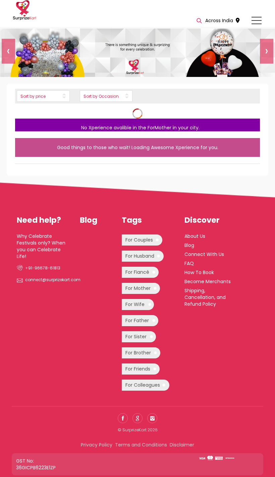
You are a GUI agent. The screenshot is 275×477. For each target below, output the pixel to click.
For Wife (135, 304)
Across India (219, 20)
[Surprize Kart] (24, 9)
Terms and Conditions (141, 444)
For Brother (138, 352)
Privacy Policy (96, 444)
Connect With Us (204, 254)
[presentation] (6, 53)
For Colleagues (142, 385)
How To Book (199, 272)
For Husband (139, 256)
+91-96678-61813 (42, 268)
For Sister (136, 336)
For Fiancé (137, 272)
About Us (194, 236)
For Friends (137, 368)
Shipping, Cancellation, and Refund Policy (205, 297)
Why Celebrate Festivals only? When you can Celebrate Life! (41, 246)
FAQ (189, 263)
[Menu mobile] (257, 22)
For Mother (138, 288)
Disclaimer (182, 444)
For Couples (139, 239)
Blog (189, 245)
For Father (137, 320)
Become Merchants (207, 281)
